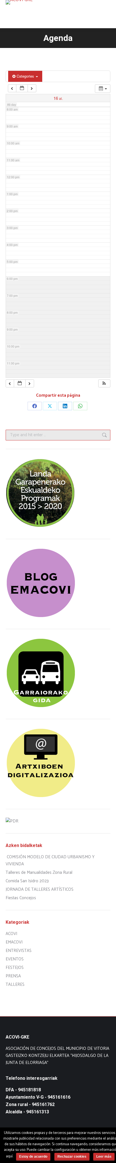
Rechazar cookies (71, 1156)
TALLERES (15, 984)
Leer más (103, 1156)
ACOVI (11, 933)
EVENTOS (15, 959)
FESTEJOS (15, 967)
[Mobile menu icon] (107, 14)
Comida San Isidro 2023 (27, 881)
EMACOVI (14, 942)
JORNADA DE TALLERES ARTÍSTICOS (39, 889)
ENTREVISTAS (19, 950)
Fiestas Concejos (21, 897)
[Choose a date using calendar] (22, 88)
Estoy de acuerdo (33, 1156)
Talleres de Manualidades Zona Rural (39, 872)
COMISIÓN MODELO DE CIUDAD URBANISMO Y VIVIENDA (50, 860)
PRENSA (13, 976)
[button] (104, 383)
